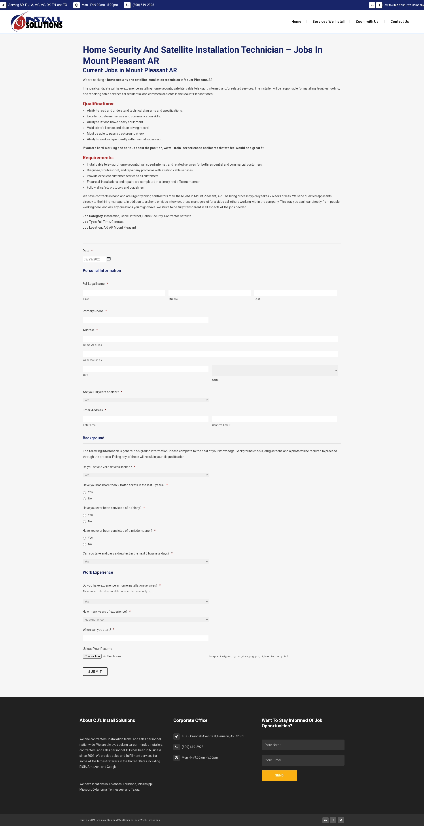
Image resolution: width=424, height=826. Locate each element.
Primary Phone (95, 311)
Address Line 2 (92, 359)
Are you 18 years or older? (102, 392)
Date (88, 250)
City (85, 375)
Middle (173, 298)
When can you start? (98, 629)
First (86, 298)
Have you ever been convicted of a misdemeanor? (119, 530)
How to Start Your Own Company (403, 5)
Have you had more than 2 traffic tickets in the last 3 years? (125, 485)
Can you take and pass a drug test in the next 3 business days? (128, 553)
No (90, 498)
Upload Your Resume (97, 648)
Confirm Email (221, 424)
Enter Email (90, 424)
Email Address (94, 410)
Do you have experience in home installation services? (122, 585)
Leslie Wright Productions (147, 820)
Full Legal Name (95, 283)
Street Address (92, 344)
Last (257, 298)
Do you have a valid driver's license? (109, 467)
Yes (90, 492)
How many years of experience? (107, 611)
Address (90, 330)
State (215, 379)
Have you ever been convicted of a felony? (114, 508)
